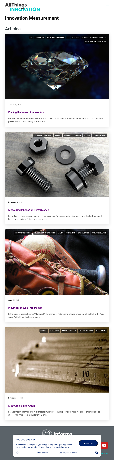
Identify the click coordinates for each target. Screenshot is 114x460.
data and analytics (86, 331)
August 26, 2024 (14, 104)
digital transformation (55, 37)
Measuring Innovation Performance (28, 209)
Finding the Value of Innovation (26, 112)
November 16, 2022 (15, 398)
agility (60, 233)
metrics (87, 135)
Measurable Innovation (21, 405)
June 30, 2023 (13, 300)
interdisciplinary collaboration (94, 37)
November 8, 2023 (15, 202)
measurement (101, 331)
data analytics (83, 233)
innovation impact (99, 135)
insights (58, 135)
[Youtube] (104, 445)
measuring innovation (72, 135)
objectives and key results (44, 233)
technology (39, 37)
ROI (31, 37)
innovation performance (43, 135)
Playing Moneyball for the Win (25, 307)
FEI (68, 37)
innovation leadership (23, 233)
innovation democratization (95, 42)
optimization (70, 233)
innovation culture (99, 233)
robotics (75, 37)
